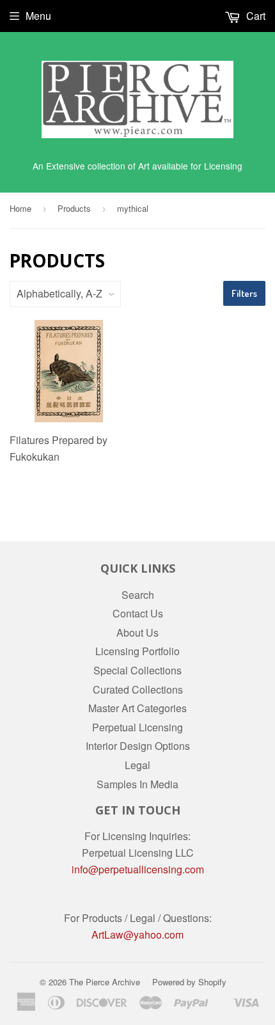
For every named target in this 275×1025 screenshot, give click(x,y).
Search (138, 594)
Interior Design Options (138, 745)
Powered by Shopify (189, 982)
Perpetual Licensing (137, 727)
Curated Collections (138, 689)
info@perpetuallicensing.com (138, 869)
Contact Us (138, 613)
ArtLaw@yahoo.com (137, 934)
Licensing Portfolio (137, 651)
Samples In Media (137, 784)
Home (20, 208)
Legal (137, 765)
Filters (244, 293)
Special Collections (137, 670)
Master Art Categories (137, 708)
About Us (137, 632)
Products (74, 208)
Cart (254, 15)
